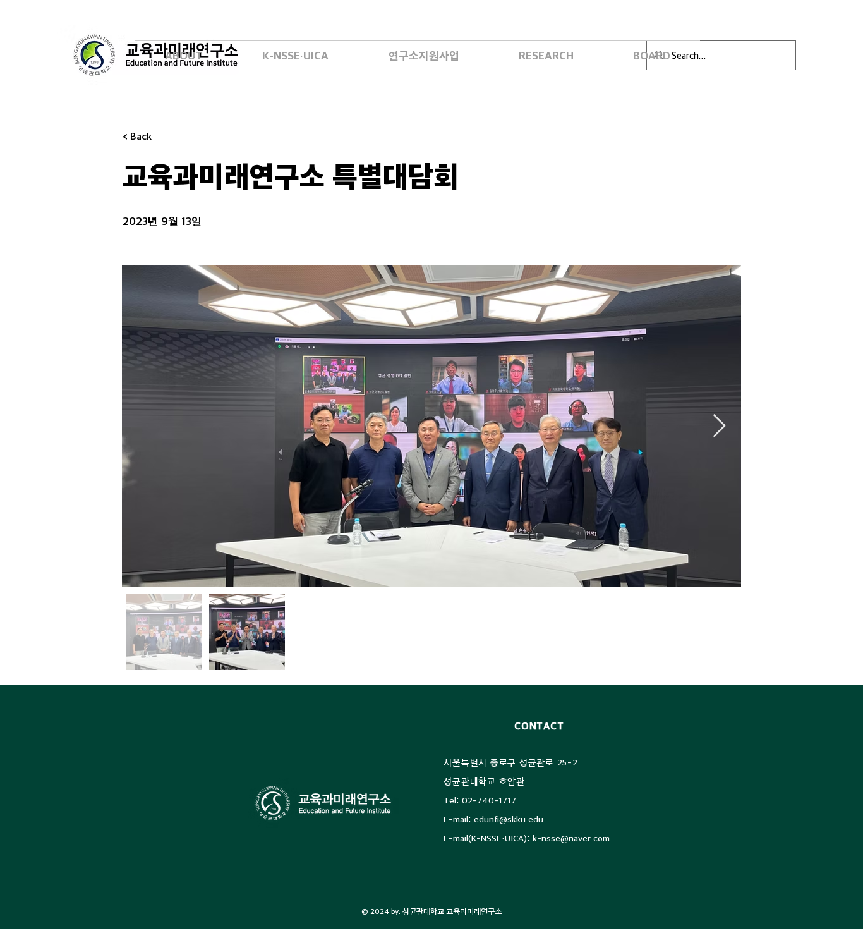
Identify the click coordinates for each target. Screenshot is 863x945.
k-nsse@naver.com (571, 838)
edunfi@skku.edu (508, 819)
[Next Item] (719, 426)
